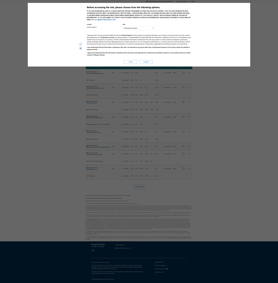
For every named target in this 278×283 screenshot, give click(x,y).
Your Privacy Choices (160, 269)
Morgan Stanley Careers (122, 248)
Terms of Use (159, 272)
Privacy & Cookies (160, 265)
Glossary (96, 198)
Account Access (181, 1)
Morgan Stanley (119, 245)
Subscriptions (159, 262)
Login (193, 1)
